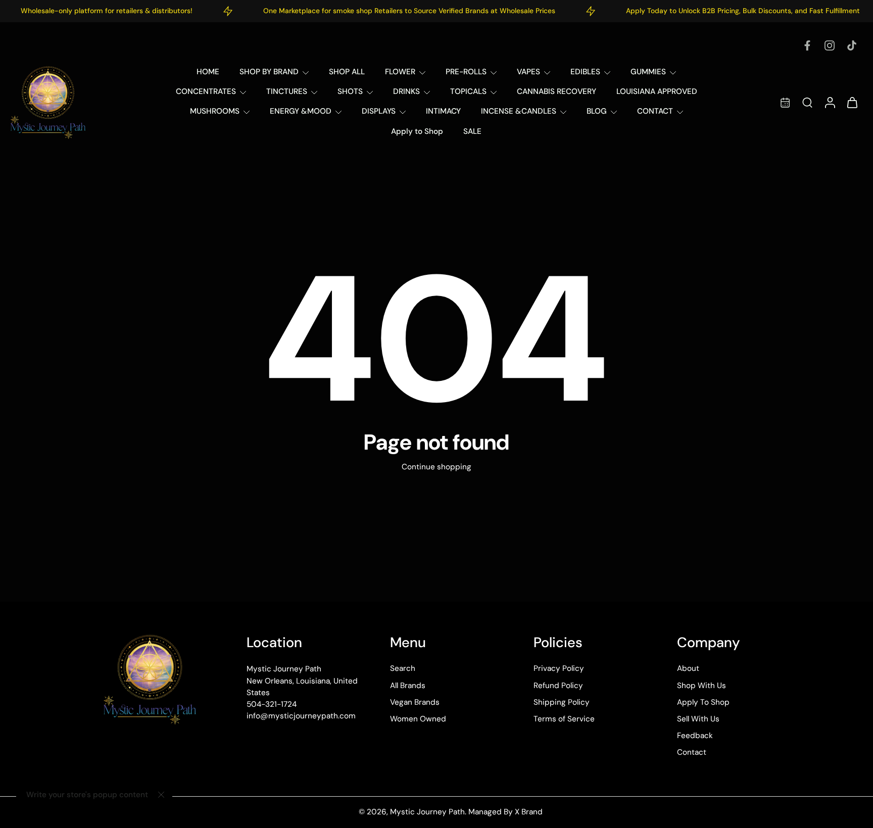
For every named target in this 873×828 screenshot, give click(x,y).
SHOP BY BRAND (269, 72)
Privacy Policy (559, 669)
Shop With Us (701, 685)
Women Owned (418, 719)
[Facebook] (807, 45)
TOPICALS (468, 91)
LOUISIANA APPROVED (656, 91)
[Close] (161, 795)
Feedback (695, 736)
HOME (208, 72)
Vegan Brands (415, 702)
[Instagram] (829, 45)
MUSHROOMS (214, 111)
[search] (807, 102)
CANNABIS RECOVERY (556, 91)
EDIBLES (585, 72)
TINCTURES (286, 91)
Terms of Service (564, 719)
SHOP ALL (347, 72)
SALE (472, 131)
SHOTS (350, 91)
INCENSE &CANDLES (518, 111)
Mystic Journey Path (427, 812)
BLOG (597, 111)
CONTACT (655, 111)
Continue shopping (436, 467)
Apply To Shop (703, 702)
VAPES (528, 72)
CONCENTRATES (206, 91)
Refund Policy (558, 685)
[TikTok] (852, 45)
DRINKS (406, 91)
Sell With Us (698, 719)
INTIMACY (443, 111)
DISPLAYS (379, 111)
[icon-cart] (852, 102)
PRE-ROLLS (466, 72)
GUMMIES (648, 72)
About (688, 669)
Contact (691, 753)
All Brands (407, 685)
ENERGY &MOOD (300, 111)
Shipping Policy (562, 702)
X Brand (529, 812)
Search (402, 669)
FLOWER (400, 72)
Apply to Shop (417, 131)
